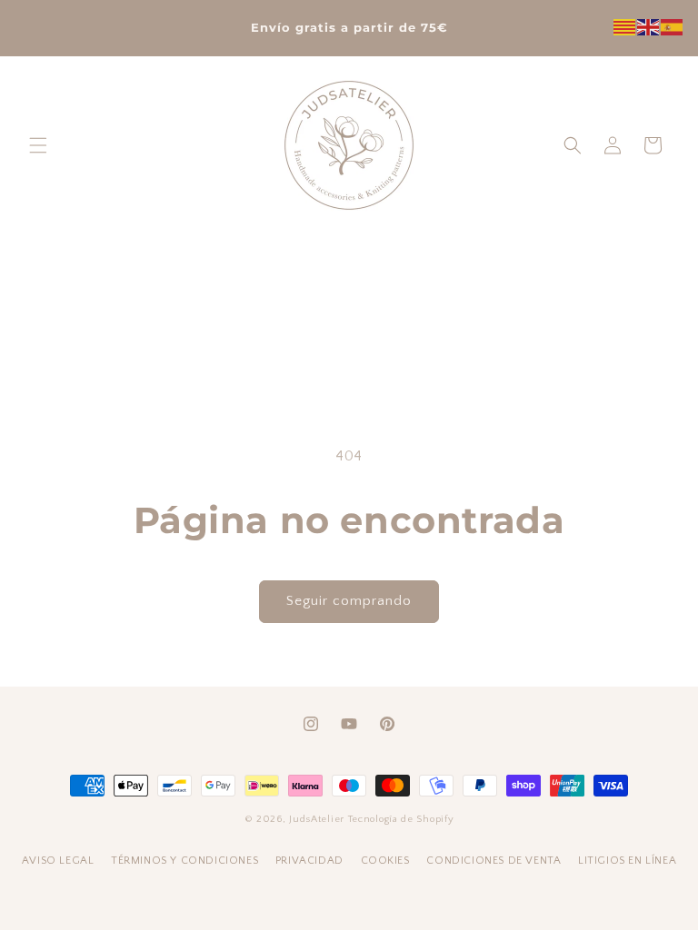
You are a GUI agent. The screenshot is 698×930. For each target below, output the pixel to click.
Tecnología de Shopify (401, 819)
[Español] (672, 26)
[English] (649, 26)
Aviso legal (59, 860)
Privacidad (311, 860)
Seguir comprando (349, 600)
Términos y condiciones (186, 860)
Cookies (387, 860)
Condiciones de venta (495, 860)
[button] (38, 145)
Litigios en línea (627, 860)
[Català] (625, 26)
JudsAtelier (316, 819)
